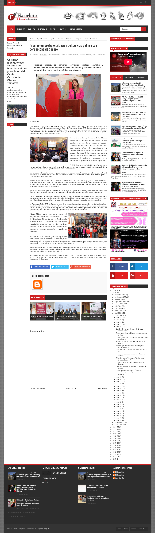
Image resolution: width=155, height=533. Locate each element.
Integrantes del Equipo (15, 45)
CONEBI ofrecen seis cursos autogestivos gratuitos (97, 486)
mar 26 (119, 327)
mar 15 (119, 393)
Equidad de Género (66, 54)
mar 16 (119, 391)
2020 (115, 436)
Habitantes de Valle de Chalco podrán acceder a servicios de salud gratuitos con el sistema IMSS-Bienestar (27, 503)
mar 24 (119, 379)
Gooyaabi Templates (43, 529)
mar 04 (119, 416)
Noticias (63, 29)
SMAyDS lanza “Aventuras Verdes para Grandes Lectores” (130, 359)
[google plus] (145, 2)
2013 (115, 452)
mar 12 (119, 400)
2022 (115, 431)
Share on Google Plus (82, 266)
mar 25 (119, 377)
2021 (115, 434)
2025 (115, 292)
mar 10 (119, 404)
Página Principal (13, 43)
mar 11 (119, 402)
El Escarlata (119, 472)
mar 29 (119, 320)
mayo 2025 (119, 311)
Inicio (11, 29)
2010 (115, 459)
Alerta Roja (42, 29)
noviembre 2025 (120, 297)
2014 (115, 450)
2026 (115, 290)
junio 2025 (118, 308)
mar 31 (119, 317)
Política (31, 29)
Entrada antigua (101, 388)
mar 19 (119, 386)
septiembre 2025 (121, 302)
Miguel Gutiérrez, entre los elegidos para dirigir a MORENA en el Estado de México (26, 488)
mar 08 (119, 406)
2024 (115, 427)
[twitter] (140, 2)
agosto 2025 (119, 304)
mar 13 (119, 397)
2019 (115, 438)
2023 (115, 429)
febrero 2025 (119, 422)
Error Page (142, 529)
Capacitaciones (55, 54)
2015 (115, 447)
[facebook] (135, 2)
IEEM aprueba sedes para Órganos (128, 370)
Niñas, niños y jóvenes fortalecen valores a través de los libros (98, 498)
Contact (133, 529)
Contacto (10, 48)
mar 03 (119, 418)
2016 (115, 445)
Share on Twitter (61, 266)
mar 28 (119, 322)
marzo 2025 (119, 315)
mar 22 (119, 381)
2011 (115, 457)
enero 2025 (119, 425)
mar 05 (119, 413)
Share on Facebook (41, 266)
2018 (115, 441)
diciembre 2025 (120, 295)
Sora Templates (20, 529)
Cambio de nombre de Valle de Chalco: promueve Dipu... (129, 330)
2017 (115, 443)
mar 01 (119, 420)
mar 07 (119, 409)
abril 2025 (118, 313)
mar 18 (119, 388)
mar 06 (119, 411)
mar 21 (119, 384)
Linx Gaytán (119, 478)
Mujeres (75, 54)
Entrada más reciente (37, 388)
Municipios (21, 29)
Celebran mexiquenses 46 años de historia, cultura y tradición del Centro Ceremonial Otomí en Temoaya (17, 71)
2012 (115, 454)
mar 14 (119, 395)
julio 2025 (118, 306)
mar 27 (119, 324)
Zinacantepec (101, 54)
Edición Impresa (76, 29)
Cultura (53, 29)
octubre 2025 (119, 299)
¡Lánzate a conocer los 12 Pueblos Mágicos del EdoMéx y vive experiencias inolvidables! (28, 475)
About (126, 529)
